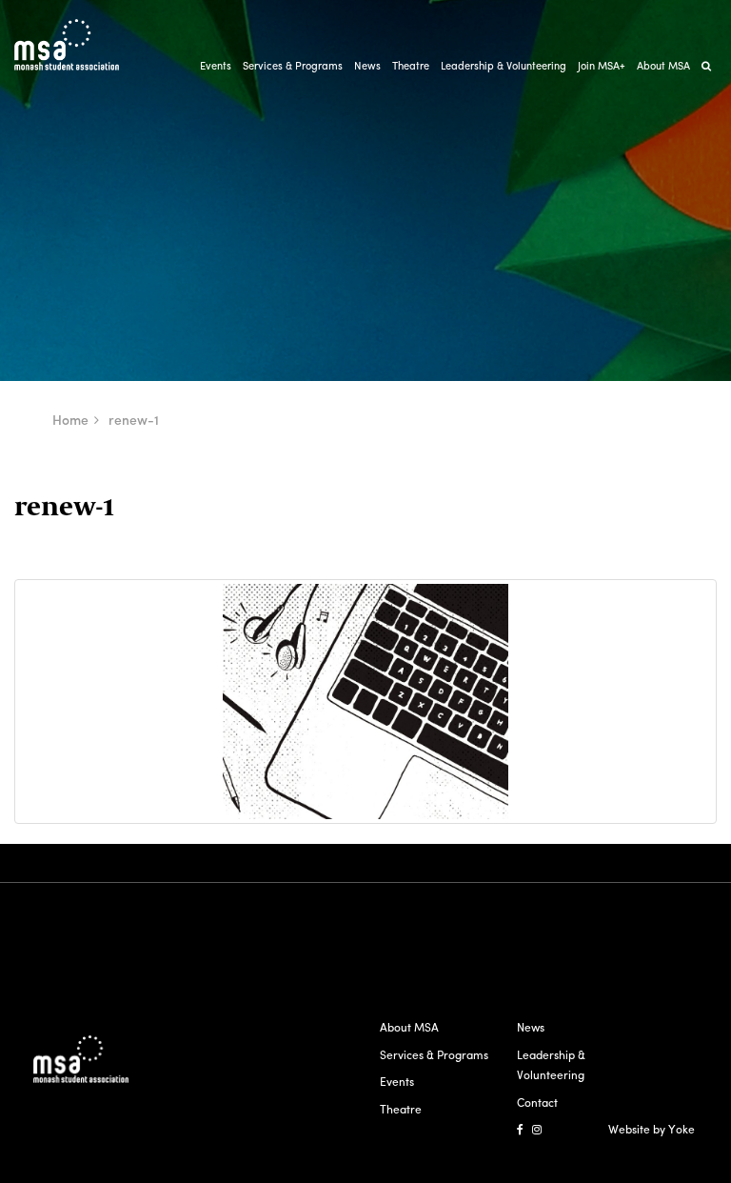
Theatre (410, 64)
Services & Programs (293, 64)
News (367, 64)
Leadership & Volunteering (503, 64)
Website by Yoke (651, 1128)
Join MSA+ (601, 64)
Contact (537, 1102)
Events (215, 64)
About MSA (663, 64)
